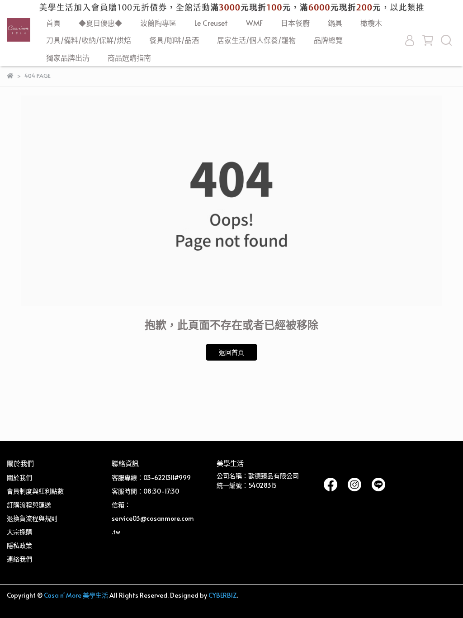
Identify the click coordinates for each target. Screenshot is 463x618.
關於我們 (19, 477)
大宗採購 (19, 532)
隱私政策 (19, 545)
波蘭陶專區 (158, 23)
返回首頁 (231, 352)
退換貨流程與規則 (32, 518)
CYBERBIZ (222, 595)
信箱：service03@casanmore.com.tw (153, 518)
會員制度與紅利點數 (35, 491)
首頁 (53, 23)
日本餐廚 (295, 23)
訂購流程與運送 (29, 504)
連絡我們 (19, 559)
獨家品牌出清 (68, 57)
